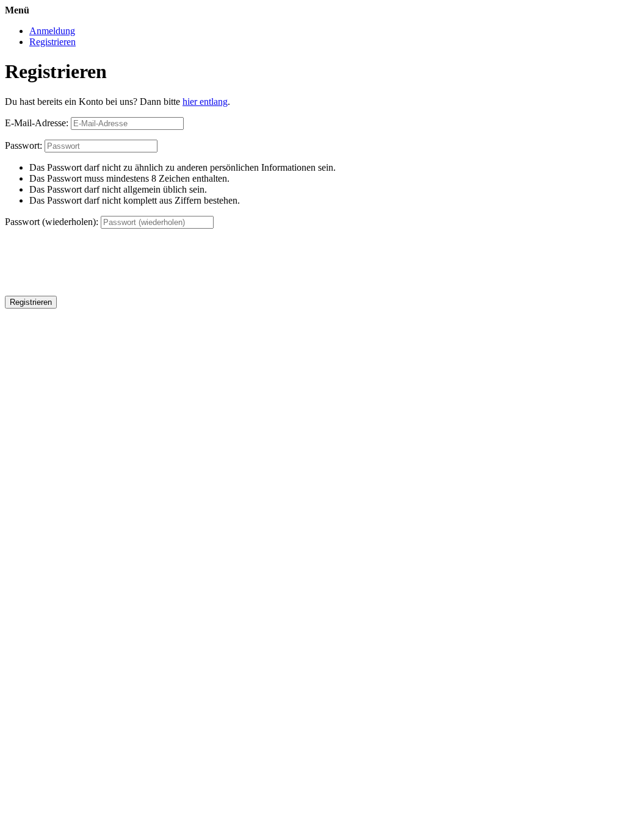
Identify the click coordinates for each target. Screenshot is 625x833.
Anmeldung (52, 31)
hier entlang (205, 101)
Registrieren (52, 42)
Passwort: (23, 145)
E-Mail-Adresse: (36, 123)
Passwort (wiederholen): (51, 221)
